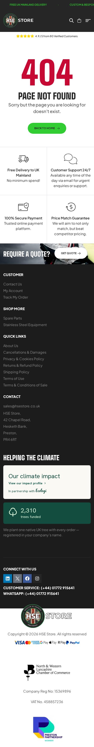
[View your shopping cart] (79, 20)
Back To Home (44, 128)
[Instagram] (37, 578)
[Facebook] (27, 578)
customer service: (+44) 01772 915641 (39, 587)
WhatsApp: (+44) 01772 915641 (31, 593)
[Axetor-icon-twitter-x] (17, 578)
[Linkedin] (7, 578)
